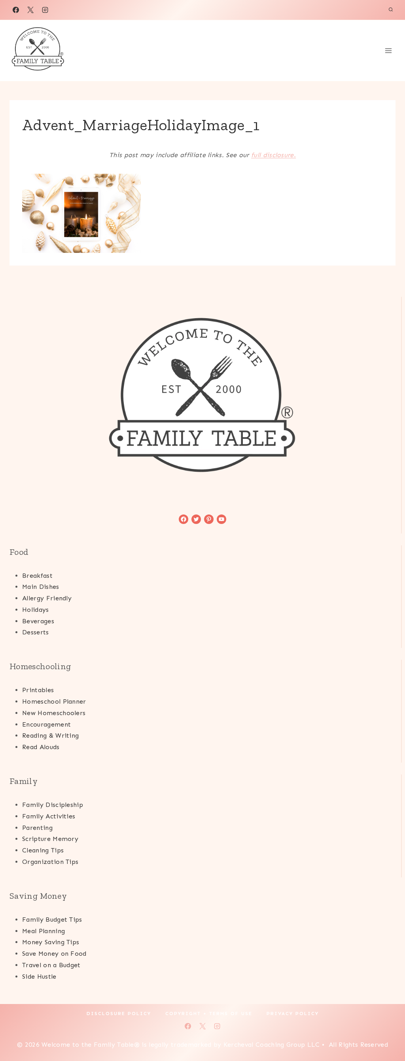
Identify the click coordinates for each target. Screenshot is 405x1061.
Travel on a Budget (51, 965)
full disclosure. (273, 155)
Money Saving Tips (50, 942)
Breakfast (37, 575)
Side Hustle (39, 976)
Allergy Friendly (47, 598)
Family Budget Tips (52, 919)
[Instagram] (45, 10)
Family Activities (48, 816)
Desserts (35, 632)
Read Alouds (41, 747)
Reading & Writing (50, 735)
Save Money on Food (54, 953)
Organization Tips (50, 862)
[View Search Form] (391, 10)
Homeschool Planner (54, 701)
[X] (30, 10)
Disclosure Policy (119, 1013)
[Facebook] (15, 10)
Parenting (37, 827)
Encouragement (46, 724)
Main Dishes (40, 586)
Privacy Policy (293, 1013)
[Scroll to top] (386, 1030)
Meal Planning (43, 931)
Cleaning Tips (43, 850)
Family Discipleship (52, 805)
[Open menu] (388, 50)
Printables (38, 690)
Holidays (35, 609)
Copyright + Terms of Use (208, 1013)
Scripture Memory (50, 839)
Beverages (38, 621)
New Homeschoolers (53, 713)
